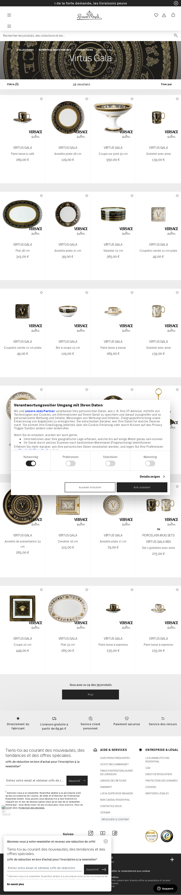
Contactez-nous (111, 806)
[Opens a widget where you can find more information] (165, 888)
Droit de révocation (158, 774)
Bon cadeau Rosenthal (115, 799)
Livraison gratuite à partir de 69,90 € (54, 726)
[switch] (71, 463)
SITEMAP (105, 812)
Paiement (106, 787)
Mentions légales (157, 793)
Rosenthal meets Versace (55, 49)
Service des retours (163, 724)
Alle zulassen (142, 487)
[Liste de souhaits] (41, 100)
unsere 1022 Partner (40, 411)
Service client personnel (90, 726)
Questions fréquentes (115, 758)
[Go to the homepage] (89, 15)
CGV (147, 767)
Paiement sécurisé (126, 724)
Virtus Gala (105, 50)
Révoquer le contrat (115, 819)
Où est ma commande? (114, 764)
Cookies (150, 787)
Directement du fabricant (18, 726)
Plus (90, 694)
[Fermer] (106, 841)
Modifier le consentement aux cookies (129, 871)
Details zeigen (150, 476)
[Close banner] (176, 3)
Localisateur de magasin (116, 793)
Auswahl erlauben (90, 487)
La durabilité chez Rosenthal (157, 759)
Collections (25, 49)
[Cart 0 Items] (172, 15)
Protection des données (31, 807)
